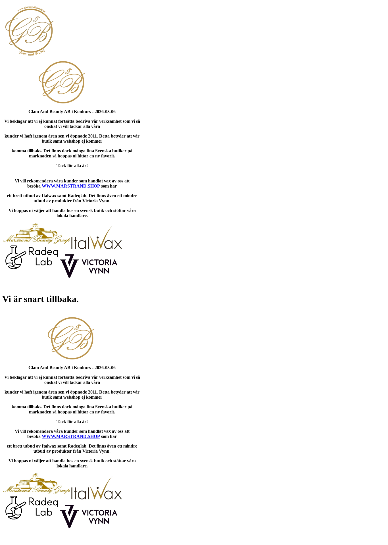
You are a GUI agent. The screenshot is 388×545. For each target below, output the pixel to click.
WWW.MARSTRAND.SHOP (71, 186)
